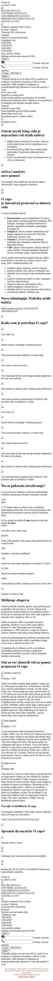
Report (32, 976)
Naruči (5, 76)
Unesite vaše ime (41, 63)
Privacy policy (24, 976)
